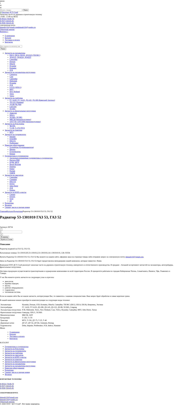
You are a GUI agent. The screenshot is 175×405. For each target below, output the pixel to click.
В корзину (4, 237)
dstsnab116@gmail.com (9, 27)
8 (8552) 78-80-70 (7, 19)
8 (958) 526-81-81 (7, 23)
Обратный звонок (7, 29)
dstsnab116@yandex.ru (27, 27)
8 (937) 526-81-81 (7, 21)
